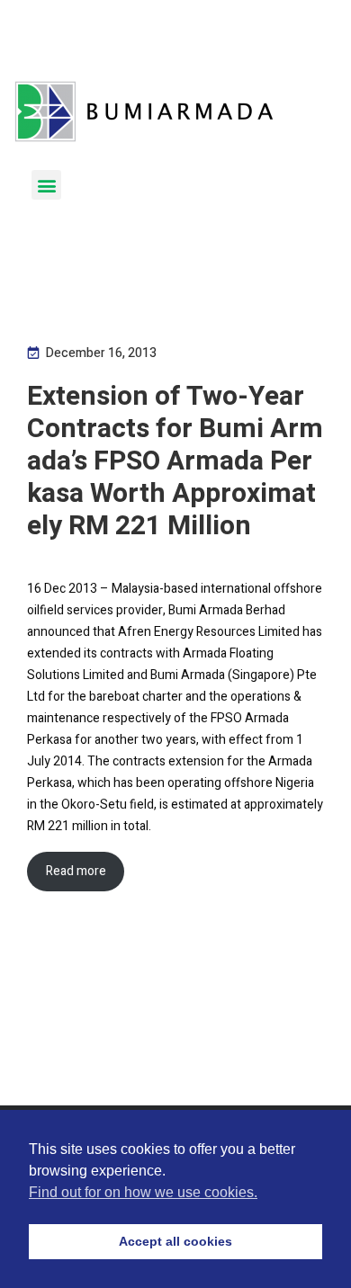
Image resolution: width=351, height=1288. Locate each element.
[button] (46, 185)
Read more (76, 871)
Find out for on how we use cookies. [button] (143, 1192)
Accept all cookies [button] (175, 1241)
